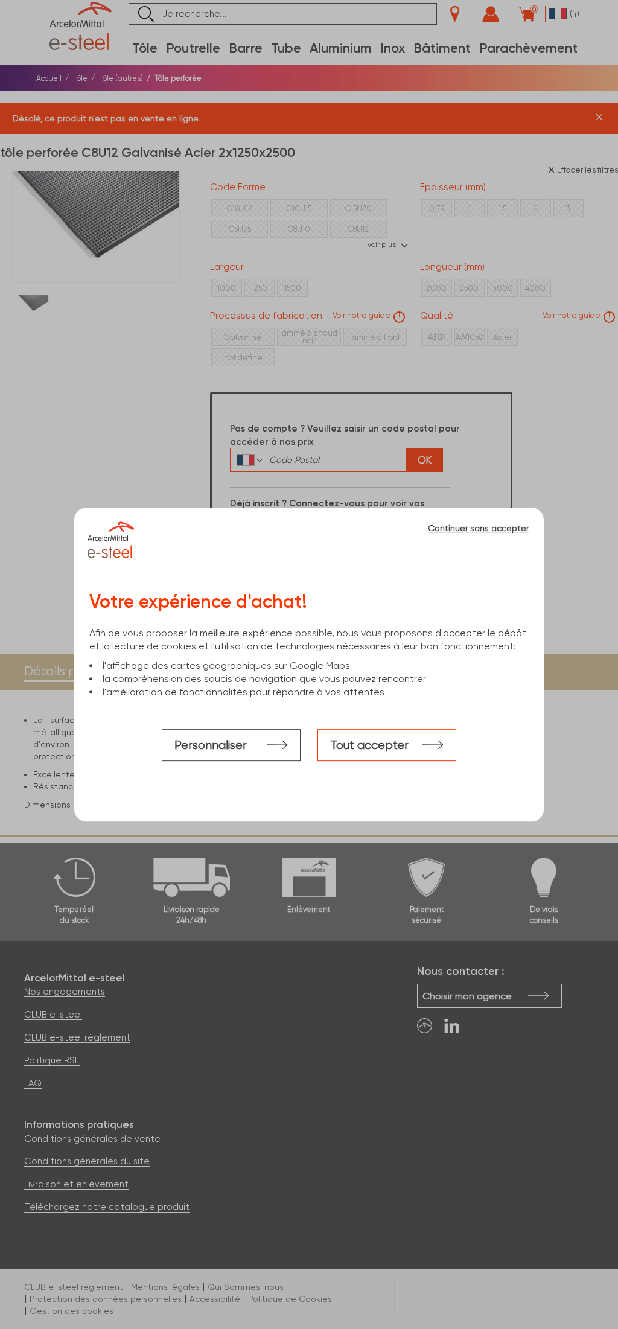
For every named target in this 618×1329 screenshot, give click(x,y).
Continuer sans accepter (478, 528)
